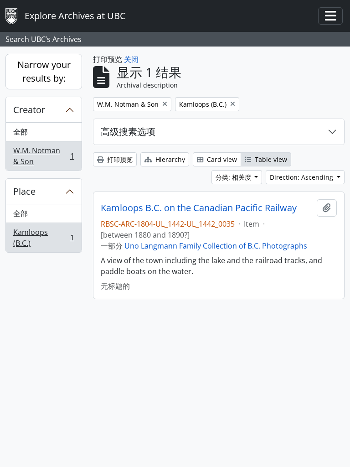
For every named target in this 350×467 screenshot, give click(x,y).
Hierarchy (169, 159)
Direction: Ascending (302, 177)
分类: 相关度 (234, 177)
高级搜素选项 (128, 131)
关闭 (131, 59)
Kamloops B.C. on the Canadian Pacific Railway (199, 207)
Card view (221, 159)
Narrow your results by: (44, 71)
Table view (270, 159)
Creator (29, 110)
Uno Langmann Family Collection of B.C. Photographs (215, 246)
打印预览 (119, 159)
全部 (20, 132)
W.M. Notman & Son (43, 155)
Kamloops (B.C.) (43, 237)
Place (24, 191)
